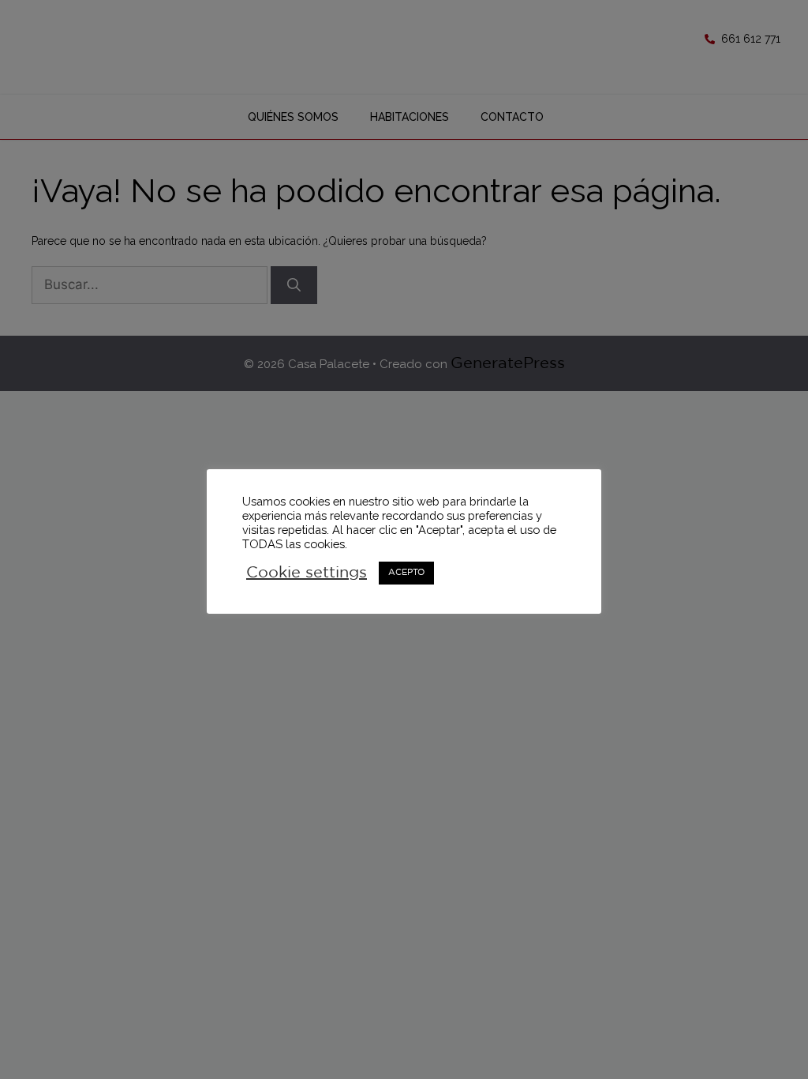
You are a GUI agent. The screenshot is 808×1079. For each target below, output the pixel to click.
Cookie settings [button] (306, 573)
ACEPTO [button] (406, 573)
